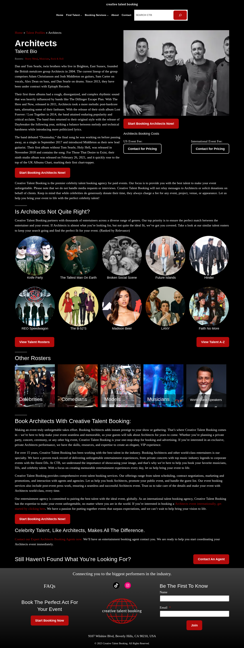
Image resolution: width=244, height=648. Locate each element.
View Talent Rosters (34, 342)
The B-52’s (78, 328)
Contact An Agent (211, 559)
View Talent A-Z (213, 342)
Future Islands (165, 277)
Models (112, 399)
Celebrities (30, 399)
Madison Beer (122, 328)
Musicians (44, 58)
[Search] (180, 15)
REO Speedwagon (35, 328)
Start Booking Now (49, 620)
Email (165, 607)
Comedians (74, 399)
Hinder (209, 277)
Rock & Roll (57, 58)
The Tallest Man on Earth (78, 277)
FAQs (49, 586)
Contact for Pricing (142, 149)
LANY (165, 328)
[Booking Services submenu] (108, 15)
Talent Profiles (35, 32)
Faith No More (209, 328)
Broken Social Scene (122, 277)
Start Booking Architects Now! (42, 172)
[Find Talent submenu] (81, 15)
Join (194, 625)
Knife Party (35, 277)
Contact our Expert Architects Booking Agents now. (48, 539)
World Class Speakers (206, 400)
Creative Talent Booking (122, 4)
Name (163, 592)
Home (19, 32)
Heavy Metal (31, 58)
